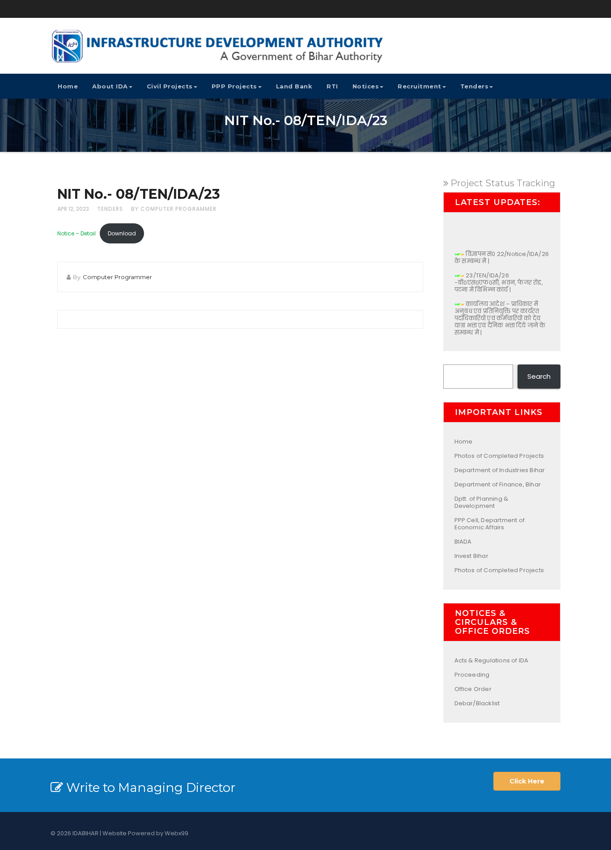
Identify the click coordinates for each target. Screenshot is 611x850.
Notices (365, 86)
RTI (332, 86)
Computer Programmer (117, 277)
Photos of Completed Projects (499, 456)
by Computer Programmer (173, 209)
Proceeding (472, 674)
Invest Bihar (471, 556)
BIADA (463, 541)
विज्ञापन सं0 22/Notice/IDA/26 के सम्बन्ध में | (501, 252)
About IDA (110, 86)
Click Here (526, 781)
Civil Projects (170, 86)
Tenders (474, 86)
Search (539, 376)
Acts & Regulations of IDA (491, 660)
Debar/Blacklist (477, 703)
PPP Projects (234, 86)
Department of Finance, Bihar (497, 484)
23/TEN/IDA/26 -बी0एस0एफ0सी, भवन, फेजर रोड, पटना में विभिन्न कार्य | (498, 277)
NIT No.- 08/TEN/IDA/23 (138, 194)
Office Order (473, 689)
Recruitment (419, 86)
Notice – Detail (76, 233)
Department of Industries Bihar (499, 470)
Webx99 (176, 833)
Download (122, 233)
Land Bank (294, 86)
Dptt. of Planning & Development (481, 502)
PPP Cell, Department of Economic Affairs (489, 524)
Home (68, 86)
